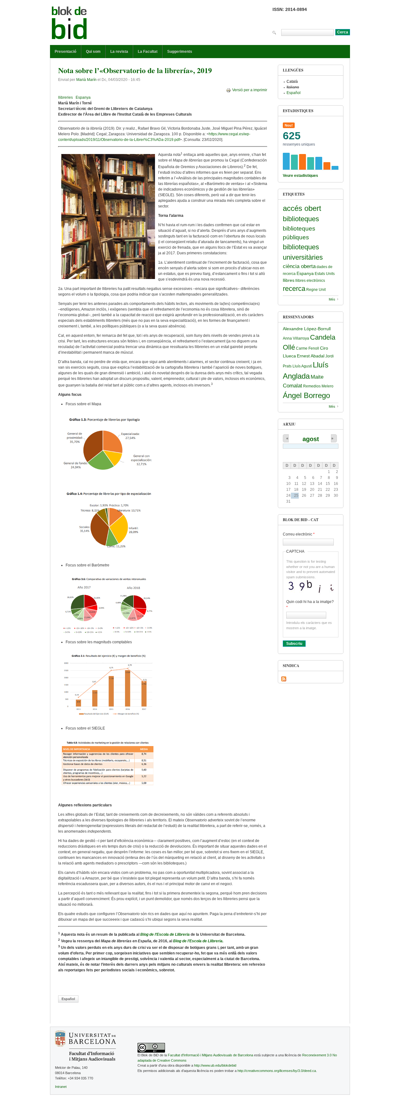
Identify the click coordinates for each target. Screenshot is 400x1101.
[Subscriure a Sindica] (283, 678)
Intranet (61, 1087)
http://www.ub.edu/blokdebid (215, 1065)
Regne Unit (316, 289)
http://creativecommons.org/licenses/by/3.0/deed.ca (277, 1071)
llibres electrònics (310, 280)
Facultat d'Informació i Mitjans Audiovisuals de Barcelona (210, 1055)
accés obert (302, 208)
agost (310, 439)
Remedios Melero (318, 386)
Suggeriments (179, 51)
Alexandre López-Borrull (307, 328)
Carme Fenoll (307, 348)
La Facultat (148, 51)
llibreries (65, 97)
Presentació (65, 51)
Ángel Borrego (306, 395)
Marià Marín (86, 79)
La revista (119, 51)
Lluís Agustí (302, 366)
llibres (288, 280)
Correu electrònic (299, 534)
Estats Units (325, 274)
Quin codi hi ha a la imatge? (310, 605)
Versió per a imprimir (249, 90)
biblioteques (301, 219)
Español (68, 999)
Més (332, 299)
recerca (294, 288)
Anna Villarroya (296, 338)
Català (292, 81)
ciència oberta (299, 266)
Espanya (83, 97)
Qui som (93, 51)
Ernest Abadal (310, 355)
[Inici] (69, 24)
